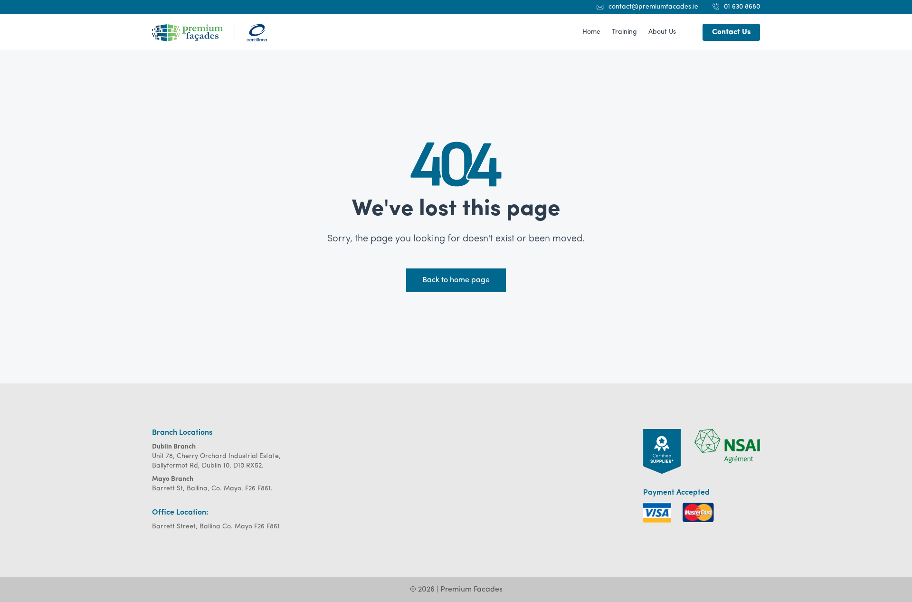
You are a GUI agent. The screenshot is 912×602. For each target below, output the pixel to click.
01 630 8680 (742, 6)
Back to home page (456, 280)
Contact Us (731, 32)
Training (624, 32)
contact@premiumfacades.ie (653, 6)
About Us (662, 32)
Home (591, 32)
